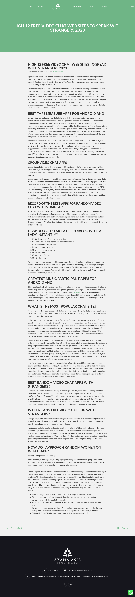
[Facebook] (64, 584)
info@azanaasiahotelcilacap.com (81, 570)
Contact (91, 7)
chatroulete (76, 292)
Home (30, 7)
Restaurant (77, 7)
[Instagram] (71, 584)
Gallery (104, 7)
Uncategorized (58, 72)
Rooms (40, 7)
